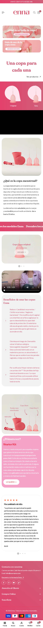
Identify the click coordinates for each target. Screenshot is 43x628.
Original (13, 106)
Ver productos (32, 77)
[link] (40, 77)
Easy (36, 106)
